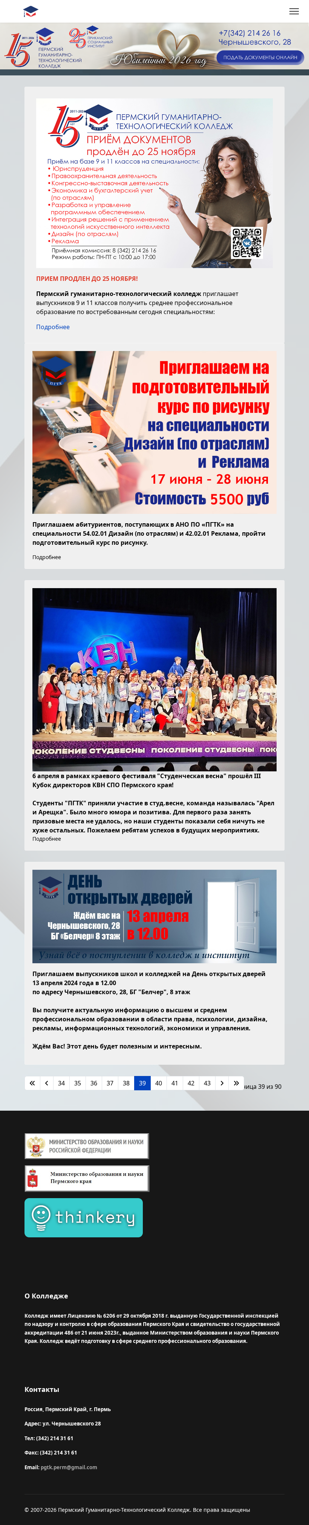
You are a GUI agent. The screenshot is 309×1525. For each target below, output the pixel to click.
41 (174, 1083)
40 (158, 1083)
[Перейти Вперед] (222, 1083)
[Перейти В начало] (32, 1083)
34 (61, 1083)
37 (110, 1083)
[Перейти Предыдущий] (47, 1083)
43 (207, 1083)
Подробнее (53, 327)
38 (126, 1083)
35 (77, 1083)
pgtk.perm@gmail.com (69, 1467)
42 (191, 1083)
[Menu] (294, 11)
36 (93, 1083)
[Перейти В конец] (236, 1083)
